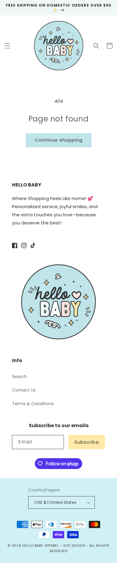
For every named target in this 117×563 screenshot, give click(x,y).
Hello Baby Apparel (40, 545)
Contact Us (24, 390)
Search (19, 377)
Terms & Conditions (33, 404)
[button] (7, 45)
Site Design (74, 545)
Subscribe (86, 442)
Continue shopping (58, 140)
